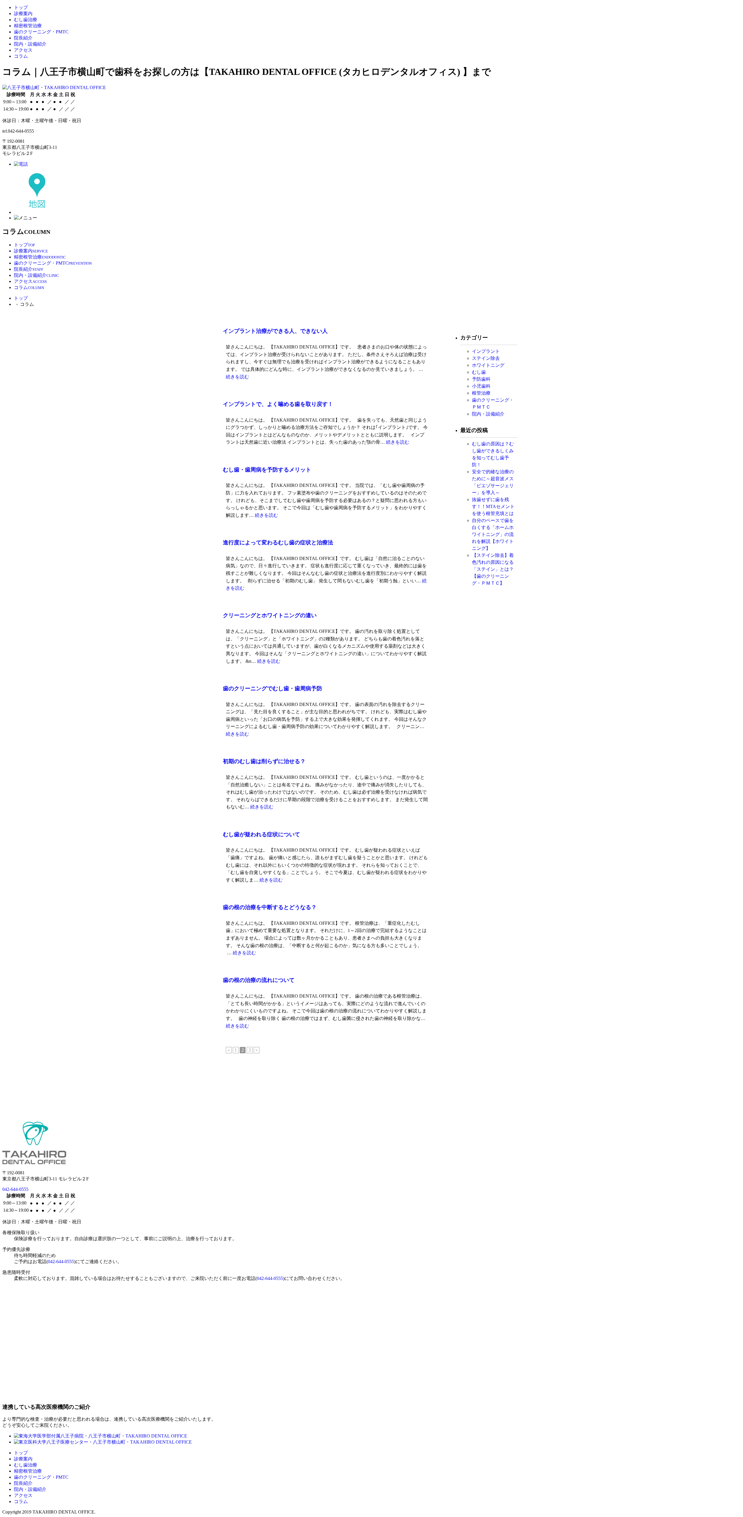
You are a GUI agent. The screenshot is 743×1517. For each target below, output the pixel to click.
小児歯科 (481, 386)
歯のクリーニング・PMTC (41, 31)
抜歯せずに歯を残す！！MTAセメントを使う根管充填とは (493, 506)
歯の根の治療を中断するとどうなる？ (270, 907)
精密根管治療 (28, 25)
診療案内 (23, 13)
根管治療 (481, 393)
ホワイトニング (488, 365)
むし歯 (479, 372)
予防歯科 (481, 379)
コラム (21, 56)
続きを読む (237, 376)
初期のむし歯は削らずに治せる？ (264, 761)
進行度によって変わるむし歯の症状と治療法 (278, 542)
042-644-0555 (15, 1189)
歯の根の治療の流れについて (259, 980)
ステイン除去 (488, 358)
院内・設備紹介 (30, 43)
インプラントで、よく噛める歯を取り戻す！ (278, 404)
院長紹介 (23, 37)
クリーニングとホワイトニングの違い (270, 615)
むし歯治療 (25, 19)
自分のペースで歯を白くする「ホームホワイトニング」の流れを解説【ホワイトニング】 (493, 534)
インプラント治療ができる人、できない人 (275, 331)
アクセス (23, 50)
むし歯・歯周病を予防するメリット (267, 470)
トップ (21, 7)
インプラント (486, 351)
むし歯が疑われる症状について (261, 834)
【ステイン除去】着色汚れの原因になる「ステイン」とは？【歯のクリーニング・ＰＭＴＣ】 (493, 569)
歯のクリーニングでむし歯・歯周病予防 (272, 688)
